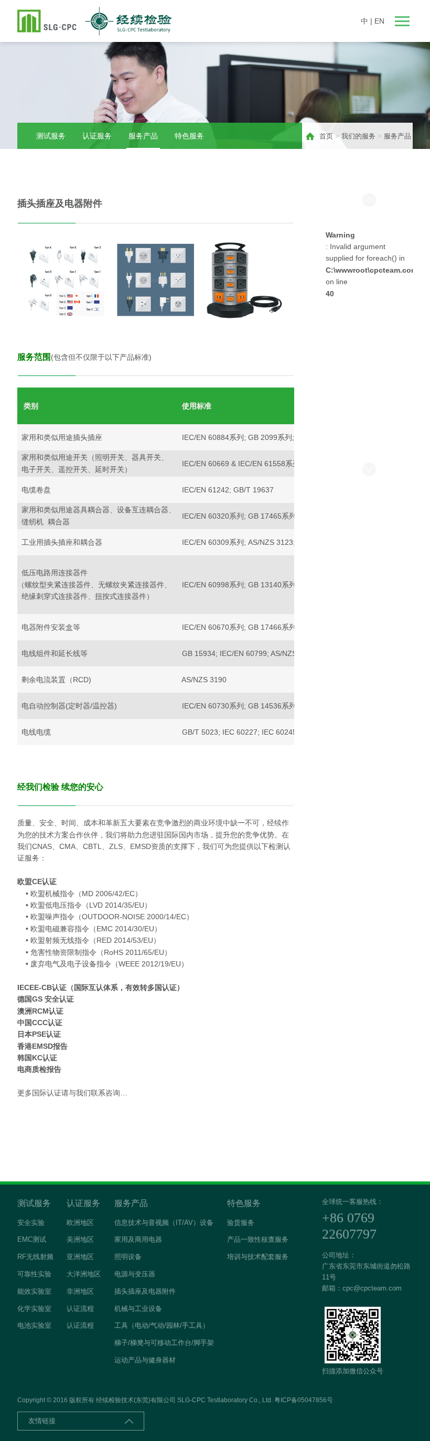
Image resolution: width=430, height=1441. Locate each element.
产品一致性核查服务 (257, 1239)
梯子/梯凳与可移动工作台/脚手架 (164, 1343)
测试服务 (51, 136)
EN (379, 21)
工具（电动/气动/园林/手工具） (161, 1325)
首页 (326, 136)
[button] (369, 200)
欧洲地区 (80, 1223)
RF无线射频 (35, 1257)
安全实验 (31, 1223)
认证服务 (97, 136)
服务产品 (143, 136)
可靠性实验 (34, 1274)
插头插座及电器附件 (145, 1291)
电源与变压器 (134, 1274)
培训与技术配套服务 (257, 1257)
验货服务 (240, 1223)
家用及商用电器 (138, 1239)
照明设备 (128, 1257)
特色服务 (189, 136)
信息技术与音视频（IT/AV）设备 (163, 1223)
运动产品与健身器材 (145, 1360)
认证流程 (80, 1309)
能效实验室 (34, 1291)
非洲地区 (80, 1291)
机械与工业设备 (138, 1309)
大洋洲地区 (84, 1274)
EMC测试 (31, 1239)
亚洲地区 (80, 1257)
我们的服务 (358, 136)
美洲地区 (80, 1239)
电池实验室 (34, 1325)
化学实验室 (34, 1309)
